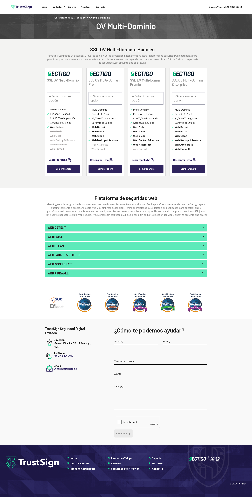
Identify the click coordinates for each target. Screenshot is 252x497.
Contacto (100, 7)
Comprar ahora (63, 169)
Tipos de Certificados (83, 468)
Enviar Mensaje (123, 433)
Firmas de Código (121, 458)
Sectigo (81, 17)
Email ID (116, 463)
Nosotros (86, 7)
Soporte (72, 7)
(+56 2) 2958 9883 (233, 7)
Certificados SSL (63, 17)
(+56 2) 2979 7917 (63, 356)
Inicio (44, 7)
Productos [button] (57, 7)
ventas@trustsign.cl (65, 368)
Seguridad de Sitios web (125, 468)
